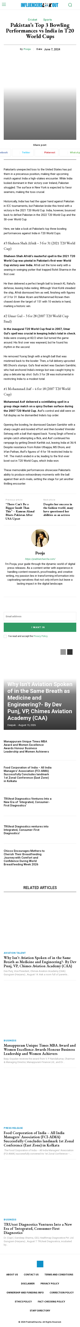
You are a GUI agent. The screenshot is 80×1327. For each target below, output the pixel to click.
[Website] (40, 589)
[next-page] (70, 652)
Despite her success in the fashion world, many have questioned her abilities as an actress (58, 509)
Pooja (27, 49)
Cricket (32, 19)
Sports (47, 19)
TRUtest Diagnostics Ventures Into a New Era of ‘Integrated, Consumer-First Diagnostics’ (28, 802)
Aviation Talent (15, 953)
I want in (38, 627)
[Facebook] (40, 1264)
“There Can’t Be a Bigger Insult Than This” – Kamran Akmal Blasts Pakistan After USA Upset (20, 511)
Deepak (11, 725)
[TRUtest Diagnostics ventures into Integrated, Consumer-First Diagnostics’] (65, 830)
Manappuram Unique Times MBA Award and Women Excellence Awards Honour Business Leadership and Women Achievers (26, 746)
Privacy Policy (40, 636)
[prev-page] (63, 652)
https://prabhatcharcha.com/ (40, 559)
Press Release (13, 1128)
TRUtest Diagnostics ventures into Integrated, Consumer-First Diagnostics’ (26, 830)
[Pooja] (40, 538)
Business (10, 1040)
